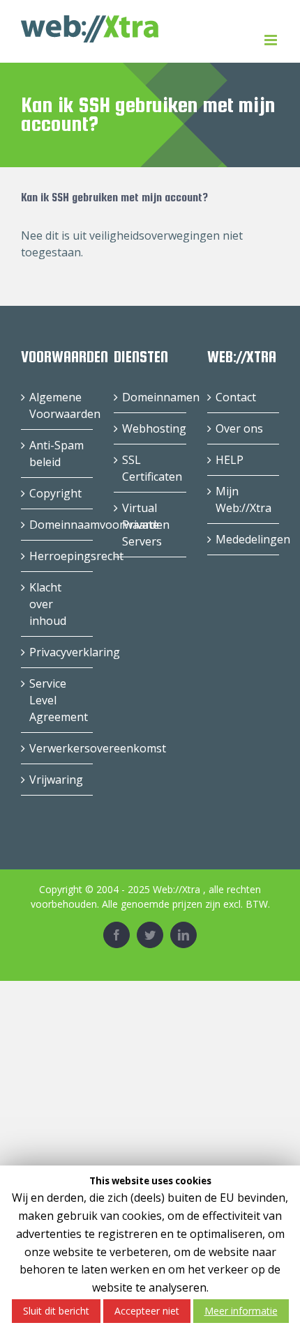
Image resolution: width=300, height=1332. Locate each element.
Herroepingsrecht (57, 556)
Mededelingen (244, 539)
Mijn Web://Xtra (243, 499)
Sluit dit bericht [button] (56, 1310)
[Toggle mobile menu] (271, 40)
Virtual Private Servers (142, 524)
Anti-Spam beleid (56, 453)
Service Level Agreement (57, 700)
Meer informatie (241, 1310)
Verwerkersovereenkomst (57, 748)
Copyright (55, 493)
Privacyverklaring (57, 652)
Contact (236, 397)
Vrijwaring (56, 779)
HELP (229, 459)
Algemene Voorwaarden (57, 405)
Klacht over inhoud (47, 604)
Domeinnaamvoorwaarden (57, 524)
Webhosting (150, 428)
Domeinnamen (150, 397)
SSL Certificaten (150, 468)
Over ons (239, 428)
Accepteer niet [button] (146, 1310)
